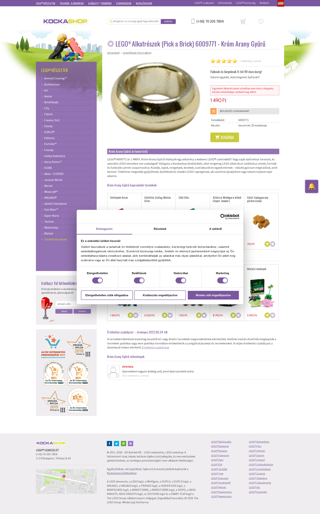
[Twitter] (117, 443)
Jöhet (64, 311)
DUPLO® (49, 132)
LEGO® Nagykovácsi (221, 496)
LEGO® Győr (217, 473)
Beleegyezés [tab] (104, 228)
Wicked (48, 233)
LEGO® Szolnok (257, 473)
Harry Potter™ (53, 162)
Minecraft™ (51, 192)
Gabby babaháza (54, 156)
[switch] (139, 280)
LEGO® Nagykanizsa (221, 492)
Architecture (52, 84)
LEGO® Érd (216, 464)
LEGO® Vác (254, 487)
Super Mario (51, 215)
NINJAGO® (50, 197)
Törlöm (82, 311)
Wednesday (51, 227)
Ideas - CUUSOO (54, 174)
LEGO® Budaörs (219, 450)
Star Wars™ (51, 209)
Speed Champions (55, 203)
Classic (48, 114)
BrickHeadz (51, 102)
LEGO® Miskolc (218, 487)
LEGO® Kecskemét (221, 482)
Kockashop (113, 52)
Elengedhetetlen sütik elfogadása (106, 295)
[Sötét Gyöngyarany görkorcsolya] (261, 222)
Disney (48, 126)
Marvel (48, 186)
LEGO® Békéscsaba (221, 441)
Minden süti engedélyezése (213, 295)
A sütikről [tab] (215, 228)
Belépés (264, 3)
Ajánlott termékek (100, 3)
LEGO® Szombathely (260, 469)
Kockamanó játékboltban (122, 473)
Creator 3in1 (52, 120)
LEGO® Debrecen (220, 455)
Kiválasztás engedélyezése (160, 295)
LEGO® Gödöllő (219, 469)
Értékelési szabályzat (155, 347)
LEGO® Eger (217, 460)
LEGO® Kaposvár (219, 478)
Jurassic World (53, 180)
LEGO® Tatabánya (258, 478)
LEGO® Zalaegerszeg (260, 482)
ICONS (48, 168)
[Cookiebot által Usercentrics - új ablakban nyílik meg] (223, 216)
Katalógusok (144, 3)
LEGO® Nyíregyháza (259, 441)
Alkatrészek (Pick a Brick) (137, 52)
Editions (49, 138)
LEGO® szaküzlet (204, 3)
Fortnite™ (50, 144)
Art (46, 90)
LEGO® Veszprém (258, 492)
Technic (49, 221)
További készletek (55, 239)
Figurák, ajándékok (72, 3)
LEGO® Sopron (256, 455)
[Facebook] (110, 443)
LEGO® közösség (246, 3)
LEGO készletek (45, 3)
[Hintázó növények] (261, 293)
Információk (225, 3)
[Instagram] (124, 443)
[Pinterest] (131, 443)
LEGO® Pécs (255, 446)
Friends (49, 150)
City (46, 108)
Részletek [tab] (160, 228)
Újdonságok (124, 3)
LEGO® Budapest (220, 446)
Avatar (48, 96)
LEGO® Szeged (257, 460)
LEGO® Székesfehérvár (261, 464)
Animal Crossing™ (55, 78)
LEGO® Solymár (257, 450)
